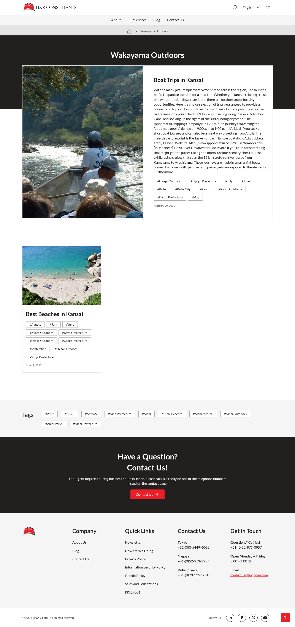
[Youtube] (265, 618)
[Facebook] (242, 618)
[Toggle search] (235, 7)
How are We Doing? (139, 551)
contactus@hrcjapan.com (249, 575)
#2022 (49, 414)
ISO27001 (132, 592)
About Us (79, 542)
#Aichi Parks (53, 424)
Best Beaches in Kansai (54, 313)
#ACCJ (69, 414)
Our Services (137, 20)
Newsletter (133, 542)
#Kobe (161, 189)
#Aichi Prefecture (85, 424)
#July (229, 181)
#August (35, 324)
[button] (251, 7)
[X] (253, 618)
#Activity (91, 414)
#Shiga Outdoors (66, 349)
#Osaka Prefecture (74, 340)
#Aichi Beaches (172, 414)
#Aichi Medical (203, 414)
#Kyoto (204, 189)
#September (38, 349)
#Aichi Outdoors (235, 414)
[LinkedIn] (230, 618)
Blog (156, 20)
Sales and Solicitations (141, 584)
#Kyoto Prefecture (169, 197)
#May (195, 197)
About (116, 20)
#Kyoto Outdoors (230, 189)
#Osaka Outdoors (41, 340)
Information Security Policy (145, 567)
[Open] (268, 7)
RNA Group (41, 617)
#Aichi (146, 414)
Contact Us (175, 20)
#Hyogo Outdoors (169, 181)
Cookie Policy (135, 575)
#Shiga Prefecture (42, 357)
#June (246, 181)
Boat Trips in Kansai (178, 79)
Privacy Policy (135, 559)
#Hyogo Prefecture (203, 181)
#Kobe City (182, 189)
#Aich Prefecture (119, 414)
